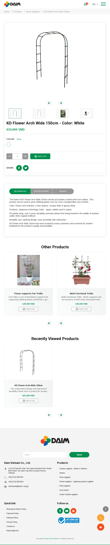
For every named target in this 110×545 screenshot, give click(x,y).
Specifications (41, 191)
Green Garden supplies (68, 494)
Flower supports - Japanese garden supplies (76, 482)
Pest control (64, 490)
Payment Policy (12, 513)
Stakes (62, 473)
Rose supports (64, 477)
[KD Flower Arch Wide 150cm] (28, 362)
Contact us (10, 526)
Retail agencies (12, 531)
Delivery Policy (12, 518)
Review (63, 191)
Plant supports (64, 486)
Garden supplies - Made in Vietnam (73, 469)
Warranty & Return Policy (16, 509)
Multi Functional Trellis (81, 293)
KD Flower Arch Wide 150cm (28, 385)
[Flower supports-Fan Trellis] (28, 270)
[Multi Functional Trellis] (81, 270)
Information (20, 191)
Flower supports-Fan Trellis (28, 293)
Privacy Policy (11, 522)
